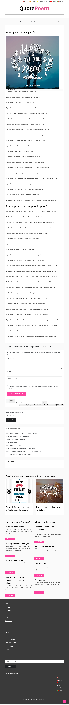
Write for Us (8, 621)
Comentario (11, 358)
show (13, 89)
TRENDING (8, 610)
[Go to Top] (64, 701)
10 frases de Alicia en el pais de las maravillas (18, 454)
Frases (8, 28)
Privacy (7, 617)
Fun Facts (8, 635)
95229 (17, 402)
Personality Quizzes (10, 642)
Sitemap (7, 649)
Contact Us (8, 614)
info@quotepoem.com (11, 673)
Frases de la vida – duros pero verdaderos (17, 436)
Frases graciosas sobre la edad (14, 445)
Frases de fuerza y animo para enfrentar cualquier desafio (21, 433)
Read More (10, 539)
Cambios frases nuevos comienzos (15, 439)
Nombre (10, 371)
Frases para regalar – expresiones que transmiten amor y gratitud (23, 451)
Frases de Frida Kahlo (12, 442)
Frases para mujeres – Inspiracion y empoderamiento (20, 448)
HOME (7, 603)
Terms (7, 632)
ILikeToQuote (9, 646)
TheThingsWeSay (10, 639)
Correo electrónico (13, 378)
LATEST (7, 607)
